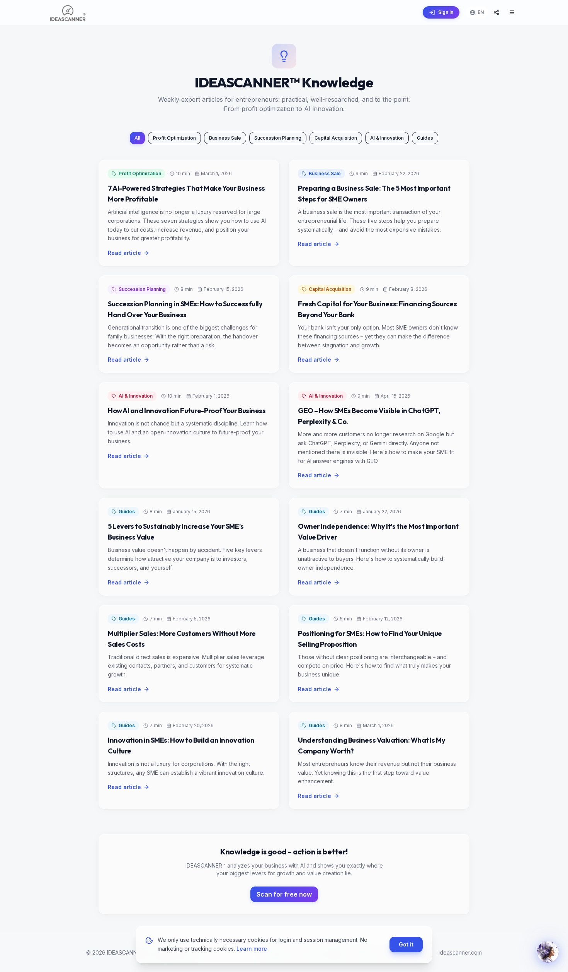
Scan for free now (284, 894)
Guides (425, 138)
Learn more (251, 948)
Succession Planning (277, 138)
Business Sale (225, 138)
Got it (406, 944)
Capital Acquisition (336, 138)
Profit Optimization (174, 138)
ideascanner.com (460, 952)
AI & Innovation (387, 138)
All (137, 138)
